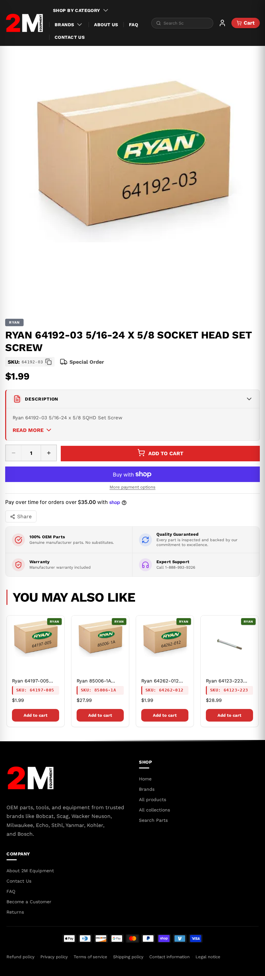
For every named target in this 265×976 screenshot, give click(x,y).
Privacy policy (54, 956)
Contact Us (70, 37)
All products (152, 799)
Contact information (169, 956)
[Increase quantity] (48, 453)
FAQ (133, 24)
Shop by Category (76, 10)
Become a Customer (28, 901)
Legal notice (208, 956)
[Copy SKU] (48, 361)
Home (145, 778)
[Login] (222, 23)
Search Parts (153, 820)
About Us (106, 24)
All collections (154, 809)
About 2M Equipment (30, 870)
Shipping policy (128, 956)
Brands (64, 24)
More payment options (132, 487)
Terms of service (90, 956)
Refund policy (20, 956)
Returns (15, 912)
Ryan (14, 322)
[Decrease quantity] (13, 453)
